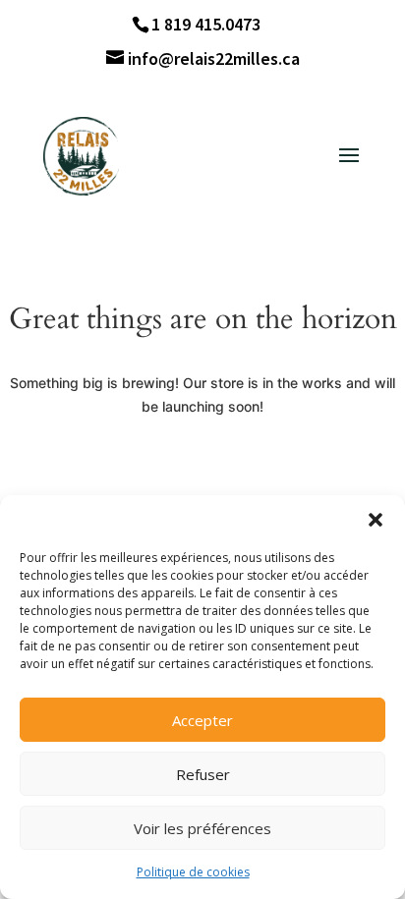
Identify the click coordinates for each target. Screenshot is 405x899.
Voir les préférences (202, 828)
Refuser (203, 774)
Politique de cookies (193, 872)
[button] (375, 520)
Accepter (202, 720)
